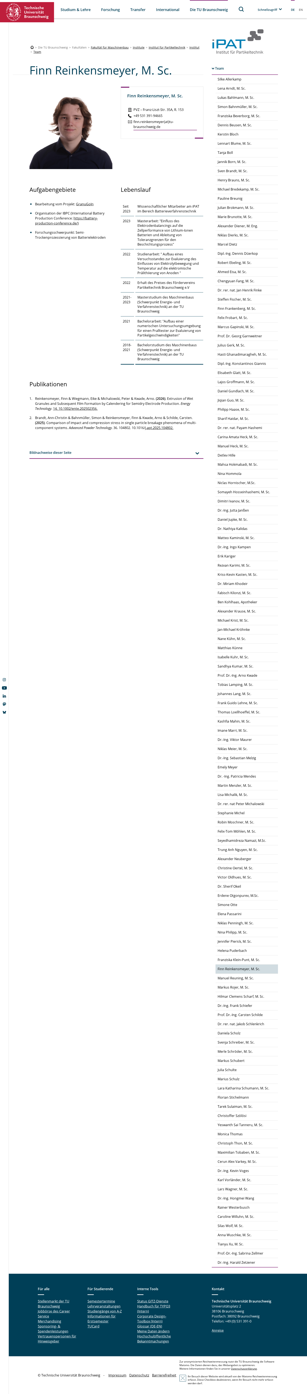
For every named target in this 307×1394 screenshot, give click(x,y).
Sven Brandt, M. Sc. (232, 171)
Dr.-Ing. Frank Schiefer (235, 1005)
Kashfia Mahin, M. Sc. (234, 721)
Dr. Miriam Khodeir (233, 583)
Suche (241, 9)
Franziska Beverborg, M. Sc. (239, 116)
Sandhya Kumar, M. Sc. (235, 666)
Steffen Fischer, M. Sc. (235, 299)
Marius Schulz (228, 1079)
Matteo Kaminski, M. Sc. (236, 538)
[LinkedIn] (4, 696)
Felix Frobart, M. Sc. (233, 317)
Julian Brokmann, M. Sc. (236, 207)
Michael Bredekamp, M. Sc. (238, 189)
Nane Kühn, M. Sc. (232, 638)
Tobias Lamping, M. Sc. (235, 684)
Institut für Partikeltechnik (167, 47)
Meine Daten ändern (153, 1331)
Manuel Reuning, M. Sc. (236, 978)
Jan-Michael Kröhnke (234, 629)
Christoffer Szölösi (232, 1115)
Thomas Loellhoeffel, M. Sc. (239, 712)
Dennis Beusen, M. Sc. (235, 125)
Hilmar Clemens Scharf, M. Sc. (241, 996)
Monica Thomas (230, 1134)
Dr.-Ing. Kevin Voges (233, 1170)
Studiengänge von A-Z (105, 1311)
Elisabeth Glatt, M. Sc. (234, 372)
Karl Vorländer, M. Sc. (234, 1180)
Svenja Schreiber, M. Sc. (236, 1042)
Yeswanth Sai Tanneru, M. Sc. (240, 1125)
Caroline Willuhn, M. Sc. (236, 1216)
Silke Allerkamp (229, 79)
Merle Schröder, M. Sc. (235, 1051)
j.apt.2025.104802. (159, 427)
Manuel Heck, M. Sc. (233, 446)
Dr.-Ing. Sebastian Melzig (237, 758)
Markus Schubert (231, 1060)
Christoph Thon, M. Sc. (235, 1143)
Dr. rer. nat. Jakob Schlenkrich (241, 1024)
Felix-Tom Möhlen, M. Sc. (237, 831)
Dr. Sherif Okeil (229, 886)
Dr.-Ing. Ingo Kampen (234, 547)
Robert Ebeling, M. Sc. (234, 262)
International (167, 9)
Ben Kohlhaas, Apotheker (237, 602)
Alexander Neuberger (234, 859)
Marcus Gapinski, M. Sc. (236, 327)
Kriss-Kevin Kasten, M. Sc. (237, 574)
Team (37, 52)
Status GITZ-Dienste (152, 1301)
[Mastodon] (4, 704)
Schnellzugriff (267, 10)
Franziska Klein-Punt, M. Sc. (239, 959)
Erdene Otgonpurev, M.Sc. (238, 895)
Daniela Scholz (229, 1033)
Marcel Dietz (227, 244)
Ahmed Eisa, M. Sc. (232, 272)
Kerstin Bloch (228, 134)
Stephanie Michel (231, 813)
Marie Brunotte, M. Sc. (235, 217)
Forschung (110, 9)
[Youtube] (4, 688)
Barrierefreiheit (164, 1375)
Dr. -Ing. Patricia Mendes (237, 776)
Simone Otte (227, 904)
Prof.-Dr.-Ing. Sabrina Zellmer (240, 1253)
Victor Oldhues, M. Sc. (235, 877)
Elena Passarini (229, 914)
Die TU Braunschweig (209, 9)
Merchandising (49, 1321)
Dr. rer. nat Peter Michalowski (241, 804)
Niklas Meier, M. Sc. (232, 749)
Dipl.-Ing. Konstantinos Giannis (242, 363)
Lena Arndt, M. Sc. (232, 88)
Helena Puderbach (232, 950)
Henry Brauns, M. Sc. (234, 180)
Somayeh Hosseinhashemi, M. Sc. (244, 492)
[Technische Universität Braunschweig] (27, 12)
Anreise (218, 1330)
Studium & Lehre (76, 9)
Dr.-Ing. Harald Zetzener (236, 1262)
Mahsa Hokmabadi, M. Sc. (238, 464)
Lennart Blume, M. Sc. (234, 143)
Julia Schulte (227, 1070)
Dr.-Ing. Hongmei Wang (236, 1198)
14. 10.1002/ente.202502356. (75, 408)
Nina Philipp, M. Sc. (232, 932)
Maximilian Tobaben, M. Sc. (239, 1152)
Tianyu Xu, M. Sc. (231, 1244)
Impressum (117, 1375)
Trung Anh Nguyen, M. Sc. (238, 849)
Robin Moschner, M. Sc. (236, 822)
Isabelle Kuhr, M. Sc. (233, 657)
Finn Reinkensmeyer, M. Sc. (239, 969)
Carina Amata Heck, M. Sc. (238, 437)
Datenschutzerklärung (244, 1368)
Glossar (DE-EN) (149, 1326)
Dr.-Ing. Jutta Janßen (233, 510)
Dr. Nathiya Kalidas (232, 528)
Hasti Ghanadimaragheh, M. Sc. (242, 354)
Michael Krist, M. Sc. (233, 620)
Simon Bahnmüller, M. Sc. (238, 106)
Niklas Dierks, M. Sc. (233, 235)
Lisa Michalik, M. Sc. (233, 794)
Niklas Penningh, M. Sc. (236, 923)
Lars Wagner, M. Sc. (233, 1189)
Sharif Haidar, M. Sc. (233, 418)
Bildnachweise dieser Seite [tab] (50, 452)
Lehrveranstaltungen (104, 1306)
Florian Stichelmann (233, 1097)
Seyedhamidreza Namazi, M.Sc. (242, 840)
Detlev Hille (226, 455)
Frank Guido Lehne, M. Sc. (238, 703)
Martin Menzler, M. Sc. (235, 785)
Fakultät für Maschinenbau (110, 47)
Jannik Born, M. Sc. (232, 161)
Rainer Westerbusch (234, 1207)
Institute (139, 47)
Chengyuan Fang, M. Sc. (236, 281)
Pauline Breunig (230, 198)
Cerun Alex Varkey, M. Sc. (237, 1161)
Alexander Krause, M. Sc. (237, 611)
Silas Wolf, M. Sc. (230, 1225)
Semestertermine (101, 1301)
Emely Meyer (228, 767)
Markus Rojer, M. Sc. (233, 987)
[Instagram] (4, 680)
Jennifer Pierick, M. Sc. (235, 941)
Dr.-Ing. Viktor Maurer (235, 739)
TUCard (93, 1326)
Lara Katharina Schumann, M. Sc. (243, 1088)
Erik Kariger (227, 556)
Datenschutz (139, 1375)
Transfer (138, 9)
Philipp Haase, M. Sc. (234, 409)
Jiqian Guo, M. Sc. (231, 400)
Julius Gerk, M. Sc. (231, 345)
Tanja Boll (225, 152)
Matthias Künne (230, 648)
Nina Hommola (229, 473)
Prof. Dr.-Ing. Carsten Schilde (240, 1015)
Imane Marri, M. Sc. (232, 730)
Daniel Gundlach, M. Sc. (236, 391)
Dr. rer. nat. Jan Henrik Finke (240, 290)
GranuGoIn (85, 204)
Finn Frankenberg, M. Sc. (237, 308)
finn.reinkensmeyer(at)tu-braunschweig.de (153, 124)
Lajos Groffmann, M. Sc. (236, 382)
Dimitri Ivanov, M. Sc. (234, 501)
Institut (194, 47)
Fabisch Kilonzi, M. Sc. (234, 593)
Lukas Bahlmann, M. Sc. (236, 97)
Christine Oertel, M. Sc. (235, 868)
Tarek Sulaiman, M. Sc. (235, 1106)
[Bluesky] (4, 712)
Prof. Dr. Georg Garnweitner (240, 336)
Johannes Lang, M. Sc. (234, 693)
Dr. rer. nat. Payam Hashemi (240, 427)
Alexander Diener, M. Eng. (238, 226)
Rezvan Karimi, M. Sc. (234, 565)
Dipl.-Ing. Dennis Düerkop (238, 253)
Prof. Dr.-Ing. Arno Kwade (237, 675)
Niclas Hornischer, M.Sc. (236, 483)
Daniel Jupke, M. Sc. (233, 519)
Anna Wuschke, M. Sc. (234, 1235)
